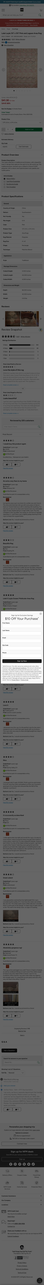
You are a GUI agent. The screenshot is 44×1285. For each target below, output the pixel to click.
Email (4, 638)
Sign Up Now (22, 661)
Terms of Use (24, 680)
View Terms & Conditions (19, 668)
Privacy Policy (15, 680)
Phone (4, 652)
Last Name (5, 630)
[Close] (40, 613)
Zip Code (5, 645)
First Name (6, 623)
